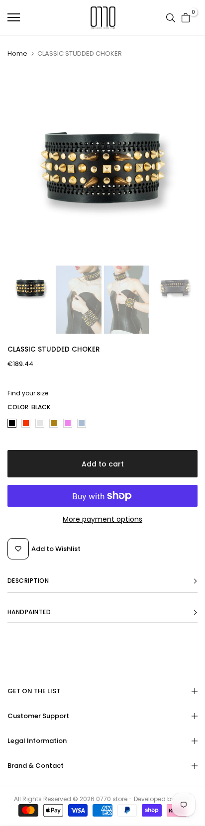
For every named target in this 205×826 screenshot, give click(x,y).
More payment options (102, 519)
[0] (185, 17)
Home (17, 53)
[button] (102, 581)
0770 (103, 799)
